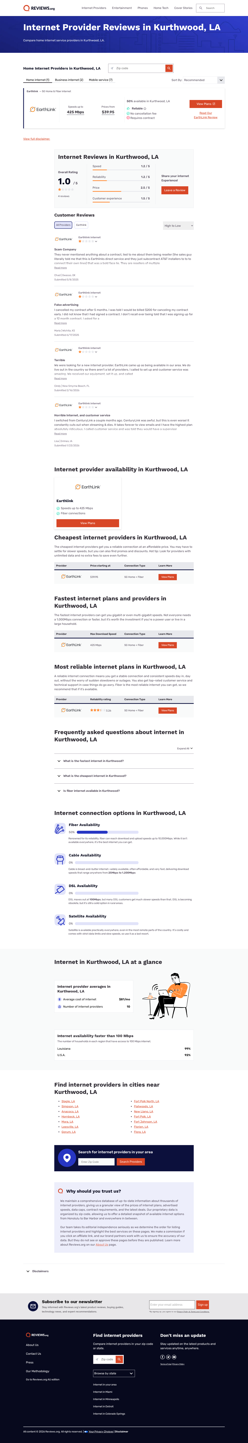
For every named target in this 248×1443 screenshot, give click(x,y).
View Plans (204, 104)
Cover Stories (183, 8)
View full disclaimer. (36, 139)
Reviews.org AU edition (46, 1379)
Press (29, 1362)
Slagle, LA (68, 1101)
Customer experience (107, 198)
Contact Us (33, 1353)
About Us (102, 1244)
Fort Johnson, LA (145, 1121)
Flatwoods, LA (143, 1106)
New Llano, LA (143, 1111)
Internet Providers (94, 8)
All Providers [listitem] (63, 225)
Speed (97, 166)
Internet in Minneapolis (106, 1399)
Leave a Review (174, 190)
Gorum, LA (69, 1132)
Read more (60, 267)
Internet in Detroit (103, 1406)
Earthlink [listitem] (81, 225)
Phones (143, 8)
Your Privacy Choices (101, 1431)
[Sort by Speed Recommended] (204, 80)
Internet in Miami (102, 1391)
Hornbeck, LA (71, 1116)
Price (96, 187)
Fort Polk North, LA (146, 1101)
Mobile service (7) (100, 80)
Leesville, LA (70, 1127)
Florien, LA (141, 1127)
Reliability (99, 177)
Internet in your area (105, 1384)
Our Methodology (37, 1371)
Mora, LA (67, 1121)
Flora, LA (140, 1132)
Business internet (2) (69, 80)
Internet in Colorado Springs (109, 1413)
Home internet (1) (37, 80)
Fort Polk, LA (142, 1116)
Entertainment (122, 8)
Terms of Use (165, 1364)
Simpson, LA (70, 1106)
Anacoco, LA (70, 1111)
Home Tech (161, 8)
